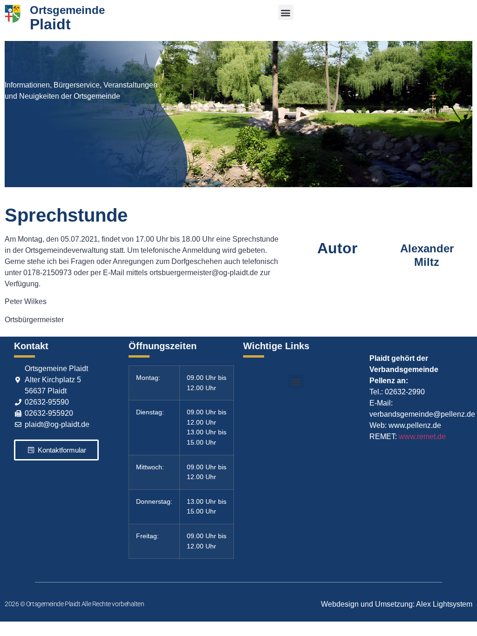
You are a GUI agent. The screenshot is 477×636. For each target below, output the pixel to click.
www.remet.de (422, 436)
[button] (285, 12)
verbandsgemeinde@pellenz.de (422, 414)
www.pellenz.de (414, 425)
